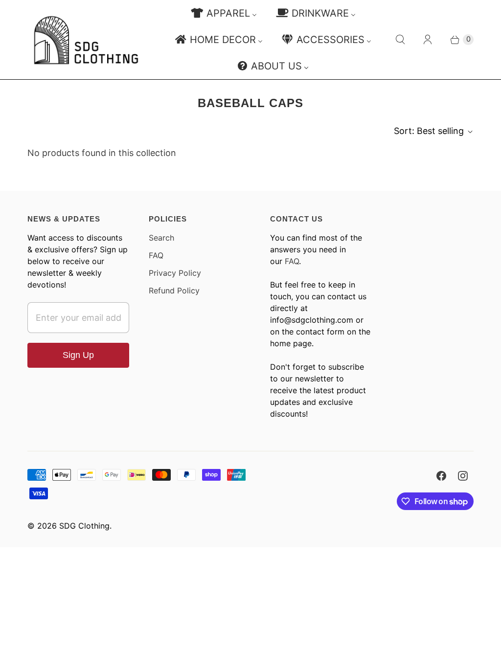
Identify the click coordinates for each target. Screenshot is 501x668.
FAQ (156, 255)
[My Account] (427, 39)
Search (161, 238)
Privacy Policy (175, 273)
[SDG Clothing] (86, 39)
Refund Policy (174, 290)
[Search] (400, 39)
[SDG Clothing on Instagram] (463, 476)
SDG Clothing (84, 526)
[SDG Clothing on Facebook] (441, 476)
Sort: (429, 131)
